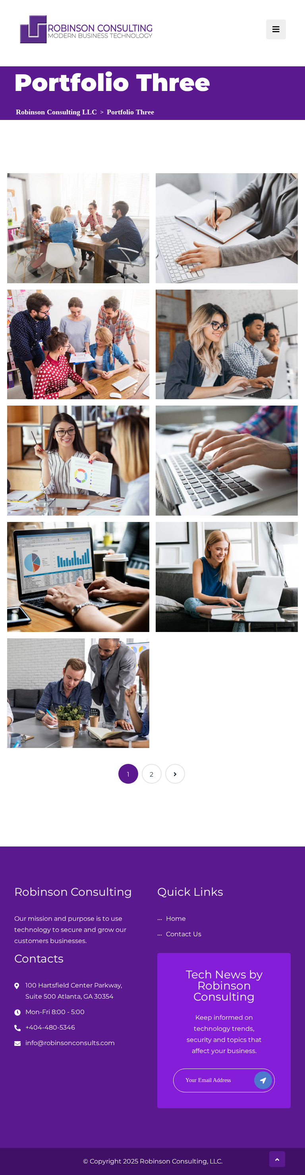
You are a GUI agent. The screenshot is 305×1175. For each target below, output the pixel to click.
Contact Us (183, 934)
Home (176, 918)
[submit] (263, 1080)
